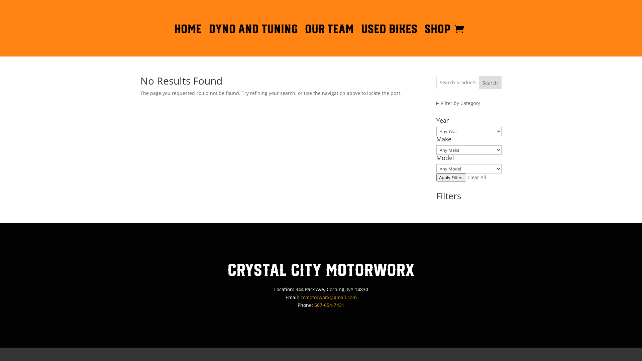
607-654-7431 (329, 305)
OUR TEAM (329, 30)
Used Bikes (389, 30)
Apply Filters (451, 177)
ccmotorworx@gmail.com (329, 297)
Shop (438, 30)
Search (490, 83)
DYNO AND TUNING (253, 30)
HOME (188, 30)
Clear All (476, 177)
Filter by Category (460, 103)
